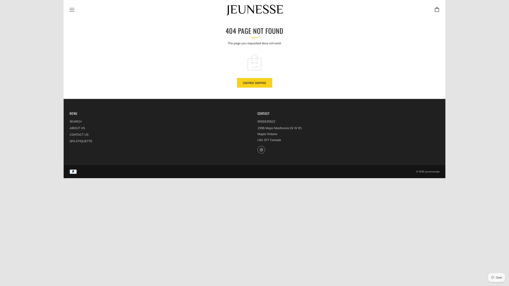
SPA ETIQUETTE (81, 141)
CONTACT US (79, 134)
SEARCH (76, 121)
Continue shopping (254, 83)
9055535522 (266, 121)
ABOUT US (77, 128)
